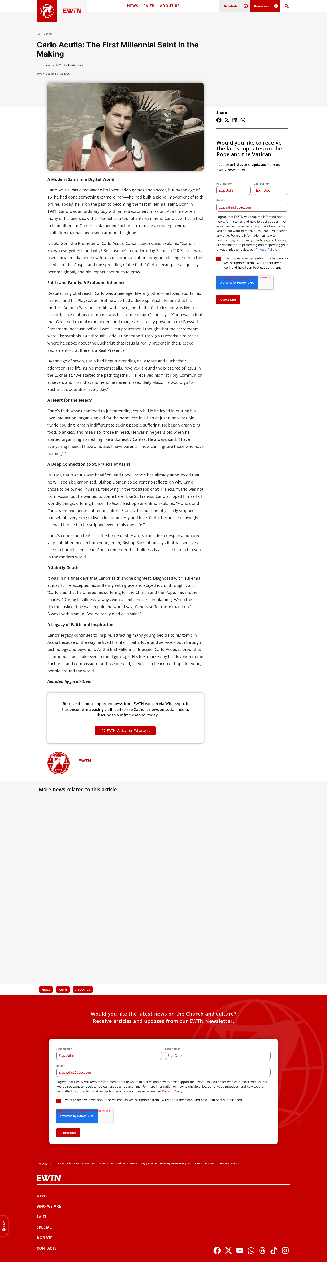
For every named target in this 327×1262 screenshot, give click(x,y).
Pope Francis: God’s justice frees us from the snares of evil (75, 859)
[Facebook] (217, 1250)
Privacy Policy (266, 249)
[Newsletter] (246, 6)
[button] (219, 120)
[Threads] (262, 1250)
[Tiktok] (274, 1250)
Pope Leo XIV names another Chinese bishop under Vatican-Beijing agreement (163, 949)
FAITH (149, 5)
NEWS (132, 5)
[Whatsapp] (251, 1250)
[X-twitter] (228, 1250)
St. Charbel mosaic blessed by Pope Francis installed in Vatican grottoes (247, 946)
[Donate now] (276, 6)
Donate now (262, 6)
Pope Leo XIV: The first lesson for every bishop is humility (245, 859)
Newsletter (231, 6)
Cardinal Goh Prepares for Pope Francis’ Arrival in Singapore (158, 859)
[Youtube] (240, 1250)
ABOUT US (170, 5)
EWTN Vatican (44, 33)
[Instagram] (285, 1250)
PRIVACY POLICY (229, 1163)
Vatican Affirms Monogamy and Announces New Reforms (72, 946)
